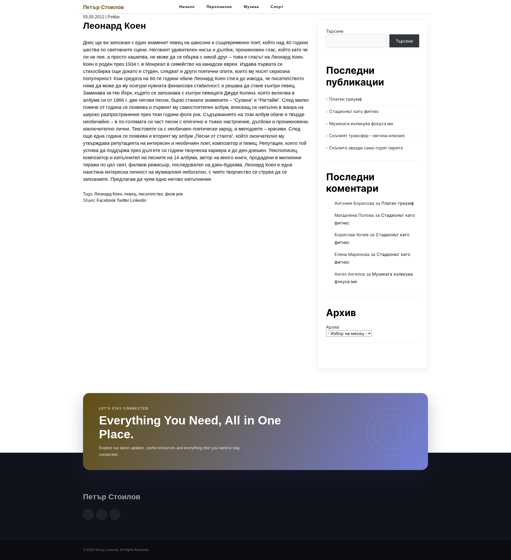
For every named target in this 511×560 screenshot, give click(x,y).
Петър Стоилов (103, 7)
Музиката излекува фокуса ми (361, 123)
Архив (332, 327)
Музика (251, 7)
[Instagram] (115, 514)
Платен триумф (345, 99)
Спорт (277, 7)
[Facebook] (88, 514)
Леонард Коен (108, 194)
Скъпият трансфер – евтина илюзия (367, 135)
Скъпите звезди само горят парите (366, 147)
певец (130, 194)
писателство (150, 194)
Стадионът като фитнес (354, 111)
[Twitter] (101, 514)
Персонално (219, 7)
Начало (187, 7)
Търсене (334, 31)
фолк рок (174, 194)
